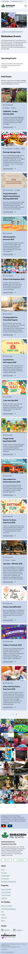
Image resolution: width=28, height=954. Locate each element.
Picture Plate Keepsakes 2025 (13, 279)
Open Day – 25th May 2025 (12, 564)
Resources (4, 917)
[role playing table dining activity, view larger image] (21, 797)
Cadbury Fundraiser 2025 (12, 645)
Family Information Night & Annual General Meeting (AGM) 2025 (11, 196)
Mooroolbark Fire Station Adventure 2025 (11, 480)
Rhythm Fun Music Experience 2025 (9, 521)
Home (3, 870)
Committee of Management (8, 881)
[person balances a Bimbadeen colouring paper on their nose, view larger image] (7, 740)
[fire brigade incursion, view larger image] (7, 782)
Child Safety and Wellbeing (8, 909)
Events (3, 920)
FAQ (2, 912)
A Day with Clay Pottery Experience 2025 (11, 687)
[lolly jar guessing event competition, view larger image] (21, 740)
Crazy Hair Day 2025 (10, 400)
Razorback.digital (9, 952)
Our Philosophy (5, 875)
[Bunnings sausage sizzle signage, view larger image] (21, 754)
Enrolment (4, 898)
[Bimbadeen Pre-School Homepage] (8, 5)
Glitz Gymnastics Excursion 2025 (9, 238)
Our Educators (5, 878)
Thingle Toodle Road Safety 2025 (9, 440)
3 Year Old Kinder (6, 892)
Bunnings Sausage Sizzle (11, 152)
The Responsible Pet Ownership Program (10, 318)
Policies (3, 915)
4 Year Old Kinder (6, 895)
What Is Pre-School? (6, 906)
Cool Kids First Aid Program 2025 (9, 361)
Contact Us (6, 860)
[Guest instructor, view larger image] (7, 768)
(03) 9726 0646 (21, 860)
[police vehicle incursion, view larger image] (21, 768)
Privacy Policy (4, 949)
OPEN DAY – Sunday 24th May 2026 (10, 112)
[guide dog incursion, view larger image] (21, 782)
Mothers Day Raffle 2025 (12, 607)
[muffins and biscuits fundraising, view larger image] (7, 797)
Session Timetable (6, 889)
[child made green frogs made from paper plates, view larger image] (21, 726)
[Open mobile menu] (26, 5)
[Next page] (16, 714)
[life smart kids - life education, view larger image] (7, 754)
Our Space (4, 873)
